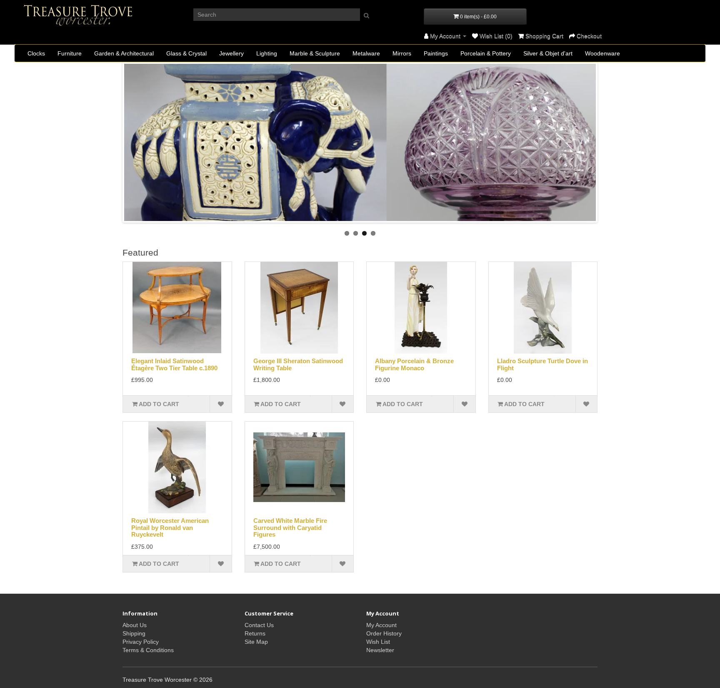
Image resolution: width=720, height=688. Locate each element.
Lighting (266, 53)
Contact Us (259, 625)
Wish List (378, 641)
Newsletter (380, 650)
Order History (384, 633)
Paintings (436, 53)
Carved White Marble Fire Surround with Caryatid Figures (290, 527)
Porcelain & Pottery (485, 53)
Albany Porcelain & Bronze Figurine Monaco (414, 364)
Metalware (366, 53)
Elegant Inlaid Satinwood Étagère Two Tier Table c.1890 (174, 364)
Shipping (133, 633)
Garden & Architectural (124, 53)
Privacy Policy (140, 641)
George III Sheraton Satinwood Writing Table (298, 364)
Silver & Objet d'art (547, 53)
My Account (381, 625)
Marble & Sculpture (315, 53)
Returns (255, 633)
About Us (134, 625)
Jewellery (231, 53)
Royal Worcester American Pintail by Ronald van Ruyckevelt (170, 527)
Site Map (256, 641)
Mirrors (401, 53)
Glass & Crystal (186, 53)
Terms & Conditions (148, 650)
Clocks (36, 53)
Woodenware (602, 53)
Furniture (70, 53)
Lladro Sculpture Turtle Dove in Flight (542, 364)
